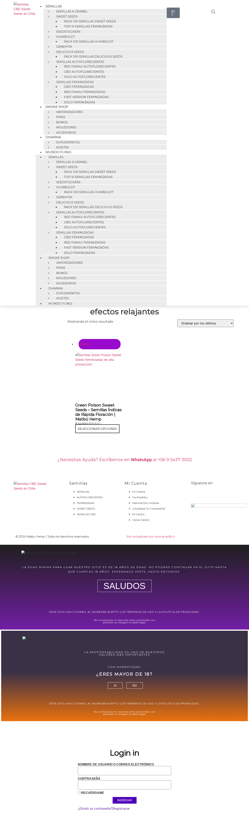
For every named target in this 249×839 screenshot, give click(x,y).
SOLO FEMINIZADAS (79, 102)
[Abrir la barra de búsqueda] (213, 11)
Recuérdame (92, 792)
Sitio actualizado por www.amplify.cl (150, 536)
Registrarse (121, 808)
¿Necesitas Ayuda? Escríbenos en (107, 459)
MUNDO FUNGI (60, 303)
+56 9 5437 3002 (175, 459)
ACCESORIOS (66, 132)
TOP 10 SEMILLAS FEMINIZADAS (88, 26)
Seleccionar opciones (97, 429)
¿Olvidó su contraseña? (95, 808)
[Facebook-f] (196, 493)
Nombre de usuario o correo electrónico (116, 764)
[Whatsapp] (217, 493)
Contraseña (89, 778)
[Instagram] (206, 493)
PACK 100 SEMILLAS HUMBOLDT (89, 41)
